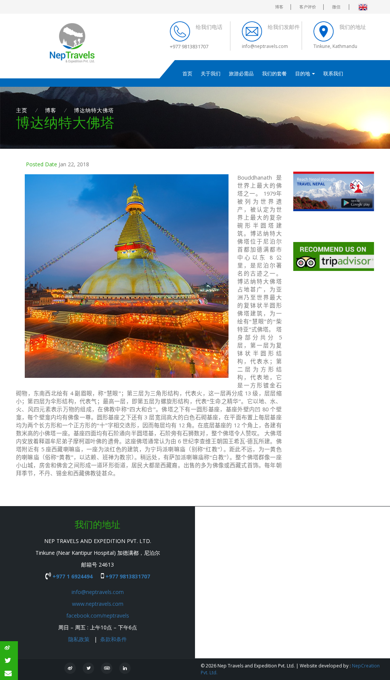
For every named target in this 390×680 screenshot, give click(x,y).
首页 (187, 73)
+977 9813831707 (127, 576)
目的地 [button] (303, 73)
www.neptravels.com (97, 603)
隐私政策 (79, 639)
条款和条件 (113, 639)
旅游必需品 (241, 73)
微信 (337, 7)
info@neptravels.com (98, 592)
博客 (279, 7)
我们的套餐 (274, 73)
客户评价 (307, 7)
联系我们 (333, 73)
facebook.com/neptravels (97, 615)
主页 (21, 110)
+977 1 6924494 (73, 576)
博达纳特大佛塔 (94, 110)
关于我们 (211, 73)
